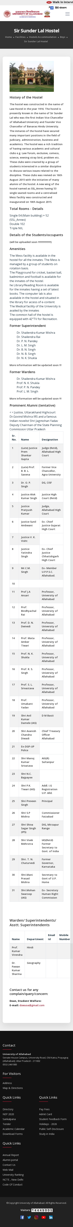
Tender (7, 1124)
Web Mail (8, 1169)
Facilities (20, 37)
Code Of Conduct (13, 1184)
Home (8, 37)
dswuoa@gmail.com (31, 1005)
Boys (62, 37)
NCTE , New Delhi (13, 1179)
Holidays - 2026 (48, 1124)
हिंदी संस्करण (60, 7)
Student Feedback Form (53, 1119)
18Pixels (46, 1221)
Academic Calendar (14, 1129)
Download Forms (13, 1134)
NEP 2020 (8, 1114)
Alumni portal (10, 1160)
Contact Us (9, 1164)
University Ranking (13, 1174)
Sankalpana (9, 1119)
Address (7, 1083)
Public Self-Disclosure (51, 1129)
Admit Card (45, 1114)
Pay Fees (44, 1109)
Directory (8, 1109)
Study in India (46, 1134)
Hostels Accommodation (43, 37)
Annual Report (11, 1155)
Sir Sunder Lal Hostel (36, 41)
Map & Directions (13, 1088)
